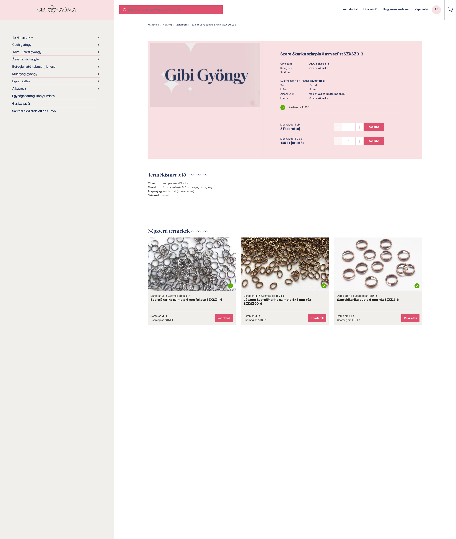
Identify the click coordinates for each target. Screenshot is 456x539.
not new (192, 264)
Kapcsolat (421, 9)
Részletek (223, 318)
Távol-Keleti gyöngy (26, 52)
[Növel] (359, 127)
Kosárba (374, 126)
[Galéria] (205, 75)
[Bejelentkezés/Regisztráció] (436, 9)
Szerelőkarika (182, 24)
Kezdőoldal (350, 9)
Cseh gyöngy (21, 45)
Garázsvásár (21, 103)
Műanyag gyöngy (24, 74)
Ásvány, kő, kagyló (25, 59)
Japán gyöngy (22, 37)
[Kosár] (450, 9)
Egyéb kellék (21, 81)
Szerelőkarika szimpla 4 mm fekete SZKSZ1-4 (186, 300)
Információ (370, 9)
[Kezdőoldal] (57, 10)
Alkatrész (19, 88)
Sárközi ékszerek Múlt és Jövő (34, 111)
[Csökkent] (338, 127)
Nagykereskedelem (396, 9)
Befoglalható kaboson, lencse (33, 66)
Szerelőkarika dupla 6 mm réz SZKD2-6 (368, 300)
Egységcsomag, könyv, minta (33, 96)
